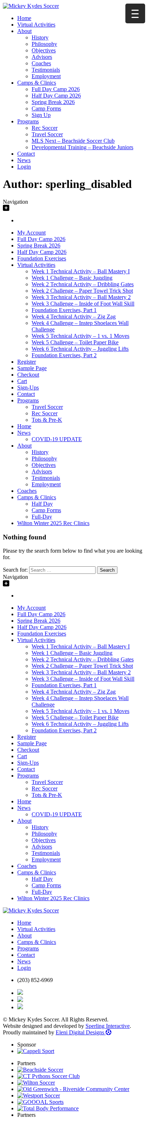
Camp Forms (46, 108)
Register (26, 362)
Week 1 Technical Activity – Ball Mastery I (81, 271)
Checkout (28, 375)
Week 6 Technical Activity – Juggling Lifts (80, 349)
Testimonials (46, 70)
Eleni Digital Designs (81, 1032)
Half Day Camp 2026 (56, 96)
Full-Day (42, 517)
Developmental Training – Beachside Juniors (82, 147)
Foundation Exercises (41, 258)
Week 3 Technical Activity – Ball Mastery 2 (81, 297)
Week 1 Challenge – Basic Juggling (72, 278)
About (24, 31)
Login (24, 167)
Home (24, 18)
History (40, 37)
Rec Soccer (44, 128)
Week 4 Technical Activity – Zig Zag (74, 316)
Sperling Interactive (107, 1026)
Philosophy (44, 44)
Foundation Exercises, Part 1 (64, 310)
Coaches (41, 63)
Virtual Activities (36, 25)
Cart (22, 381)
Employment (46, 76)
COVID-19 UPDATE (57, 439)
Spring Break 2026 (53, 102)
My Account (31, 233)
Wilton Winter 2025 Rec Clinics (53, 523)
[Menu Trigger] (135, 13)
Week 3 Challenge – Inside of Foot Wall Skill (83, 304)
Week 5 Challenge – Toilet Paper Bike (75, 342)
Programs (28, 121)
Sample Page (32, 368)
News (24, 160)
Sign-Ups (28, 387)
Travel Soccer (47, 134)
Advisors (42, 57)
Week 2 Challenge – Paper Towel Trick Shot (82, 291)
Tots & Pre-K (47, 420)
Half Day (42, 504)
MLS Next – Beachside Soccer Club (73, 141)
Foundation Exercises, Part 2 (64, 355)
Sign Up (41, 115)
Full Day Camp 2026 (56, 89)
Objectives (44, 50)
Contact (26, 154)
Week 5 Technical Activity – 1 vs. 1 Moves (80, 336)
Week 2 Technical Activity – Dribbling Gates (83, 284)
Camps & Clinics (36, 83)
